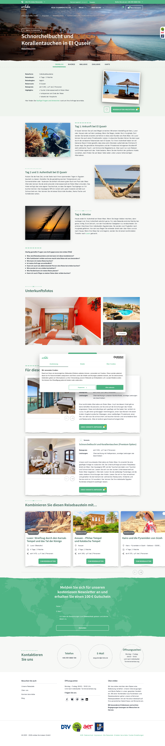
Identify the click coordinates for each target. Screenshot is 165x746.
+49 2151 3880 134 (69, 658)
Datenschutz (88, 616)
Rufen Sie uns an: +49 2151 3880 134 (127, 2)
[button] (62, 8)
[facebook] (67, 699)
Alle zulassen (109, 387)
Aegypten (45, 16)
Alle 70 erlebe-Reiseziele (33, 2)
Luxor (88, 233)
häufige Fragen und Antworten (48, 101)
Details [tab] (82, 364)
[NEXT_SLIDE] (72, 418)
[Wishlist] (122, 8)
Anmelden (82, 628)
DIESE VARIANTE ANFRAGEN (93, 426)
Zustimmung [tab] (54, 364)
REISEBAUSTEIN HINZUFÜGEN (126, 109)
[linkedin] (86, 699)
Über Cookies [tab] (111, 364)
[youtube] (82, 699)
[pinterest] (77, 699)
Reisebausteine (58, 16)
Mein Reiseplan (135, 7)
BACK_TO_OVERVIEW (33, 30)
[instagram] (72, 699)
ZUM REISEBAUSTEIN (48, 561)
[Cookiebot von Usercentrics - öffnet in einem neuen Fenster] (115, 357)
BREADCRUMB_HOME (29, 16)
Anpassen (81, 387)
